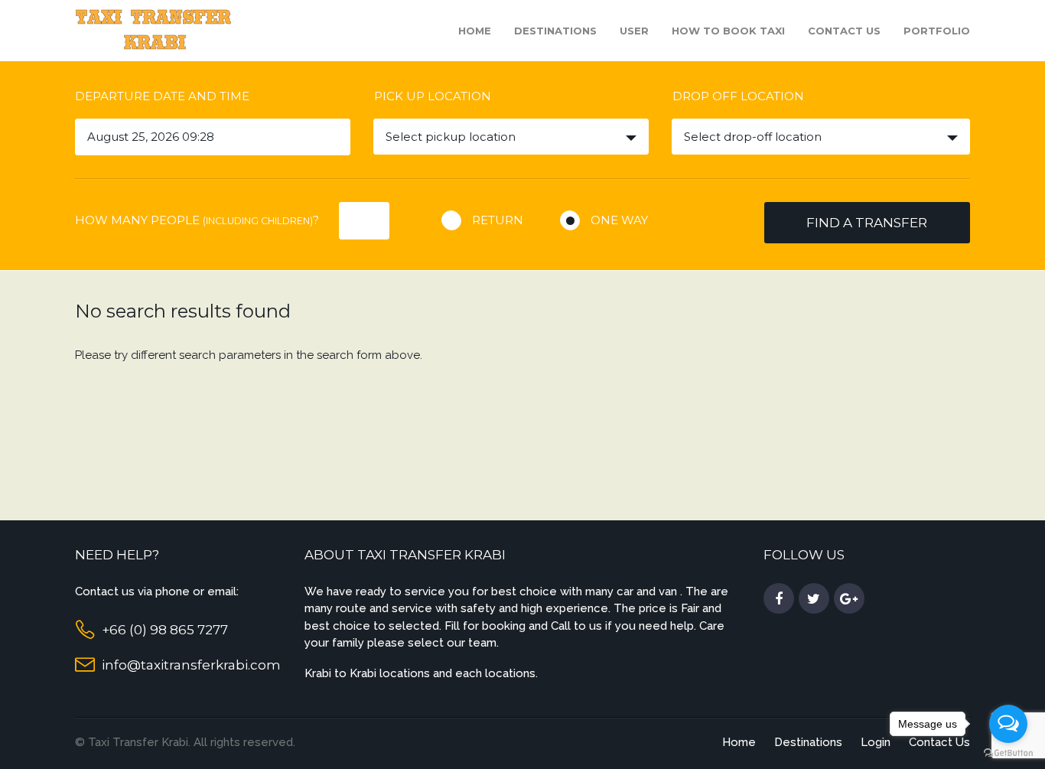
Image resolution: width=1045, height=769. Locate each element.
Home (474, 30)
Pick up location (432, 96)
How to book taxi (728, 30)
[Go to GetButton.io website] (1008, 753)
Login (875, 742)
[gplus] (849, 599)
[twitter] (814, 599)
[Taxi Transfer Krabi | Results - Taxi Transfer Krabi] (155, 29)
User (634, 30)
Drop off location (738, 96)
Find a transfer (866, 222)
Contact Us (844, 30)
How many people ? (197, 220)
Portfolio (936, 30)
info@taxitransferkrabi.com (191, 665)
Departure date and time (162, 96)
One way (619, 220)
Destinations (555, 30)
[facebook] (778, 599)
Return (497, 220)
